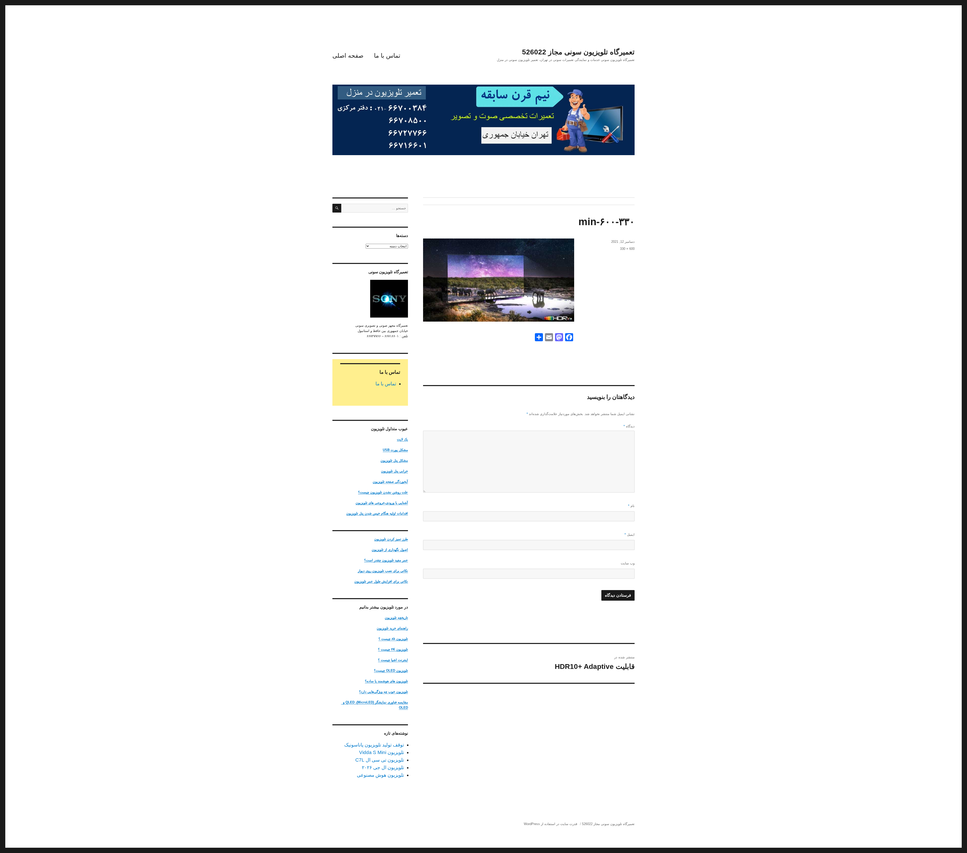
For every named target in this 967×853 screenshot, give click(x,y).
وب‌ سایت (628, 563)
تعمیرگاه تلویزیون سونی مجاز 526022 (578, 52)
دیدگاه (629, 426)
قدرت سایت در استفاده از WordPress (550, 824)
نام (631, 506)
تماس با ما (387, 55)
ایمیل (630, 534)
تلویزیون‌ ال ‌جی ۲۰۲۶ (383, 767)
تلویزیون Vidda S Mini (381, 752)
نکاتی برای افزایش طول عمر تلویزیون (381, 581)
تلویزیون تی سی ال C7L (379, 760)
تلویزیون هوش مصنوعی (380, 775)
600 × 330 (627, 249)
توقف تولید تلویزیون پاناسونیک (374, 744)
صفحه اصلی (347, 55)
